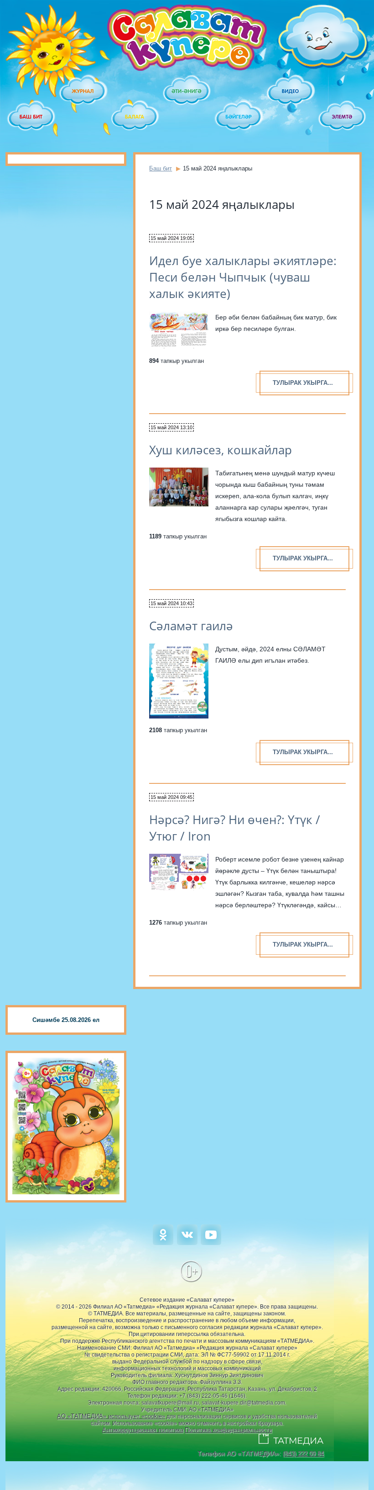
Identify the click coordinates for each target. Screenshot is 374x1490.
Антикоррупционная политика (142, 1429)
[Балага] (135, 117)
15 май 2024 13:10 (171, 427)
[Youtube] (211, 1243)
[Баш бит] (31, 117)
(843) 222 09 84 (303, 1453)
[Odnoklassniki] (163, 1243)
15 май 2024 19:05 (171, 238)
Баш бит (160, 168)
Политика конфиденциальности (228, 1429)
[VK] (187, 1243)
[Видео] (291, 91)
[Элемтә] (343, 117)
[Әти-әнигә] (187, 91)
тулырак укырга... (303, 382)
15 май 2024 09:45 (171, 797)
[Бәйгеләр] (239, 117)
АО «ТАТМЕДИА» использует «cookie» (111, 1416)
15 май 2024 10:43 (171, 603)
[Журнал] (83, 91)
